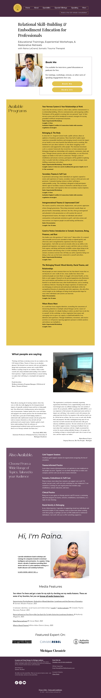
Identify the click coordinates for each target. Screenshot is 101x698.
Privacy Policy (43, 690)
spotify (53, 608)
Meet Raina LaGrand (20, 621)
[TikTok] (16, 682)
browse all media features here (52, 596)
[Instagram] (20, 682)
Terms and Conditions (55, 690)
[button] (36, 7)
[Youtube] (24, 682)
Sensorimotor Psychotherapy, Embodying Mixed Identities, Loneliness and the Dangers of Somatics (48, 601)
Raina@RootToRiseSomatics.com (65, 668)
